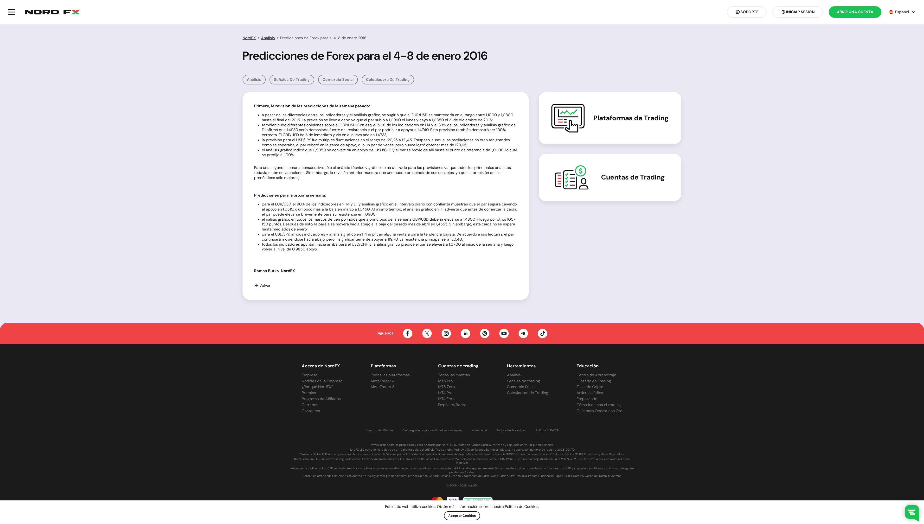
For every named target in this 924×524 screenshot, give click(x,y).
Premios (309, 392)
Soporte (749, 11)
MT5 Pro (445, 380)
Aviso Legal (479, 430)
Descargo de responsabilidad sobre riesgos (432, 430)
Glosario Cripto (590, 386)
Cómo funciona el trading (599, 404)
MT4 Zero (446, 398)
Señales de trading (292, 79)
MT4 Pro (445, 392)
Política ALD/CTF (547, 430)
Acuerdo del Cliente (379, 430)
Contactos (311, 410)
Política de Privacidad (511, 430)
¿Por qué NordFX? (317, 386)
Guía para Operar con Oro (599, 410)
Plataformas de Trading (631, 118)
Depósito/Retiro (452, 404)
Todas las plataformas (390, 374)
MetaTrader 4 (383, 380)
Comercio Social (337, 79)
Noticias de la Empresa (322, 380)
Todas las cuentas (454, 374)
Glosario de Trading (594, 380)
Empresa (309, 374)
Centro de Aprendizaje (596, 374)
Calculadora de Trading (388, 79)
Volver (264, 285)
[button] (11, 12)
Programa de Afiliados (321, 398)
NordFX (249, 37)
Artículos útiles (590, 392)
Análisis (268, 37)
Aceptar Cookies (462, 515)
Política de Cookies (521, 506)
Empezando (587, 398)
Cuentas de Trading (633, 177)
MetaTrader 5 (383, 386)
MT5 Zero (446, 386)
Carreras (309, 404)
